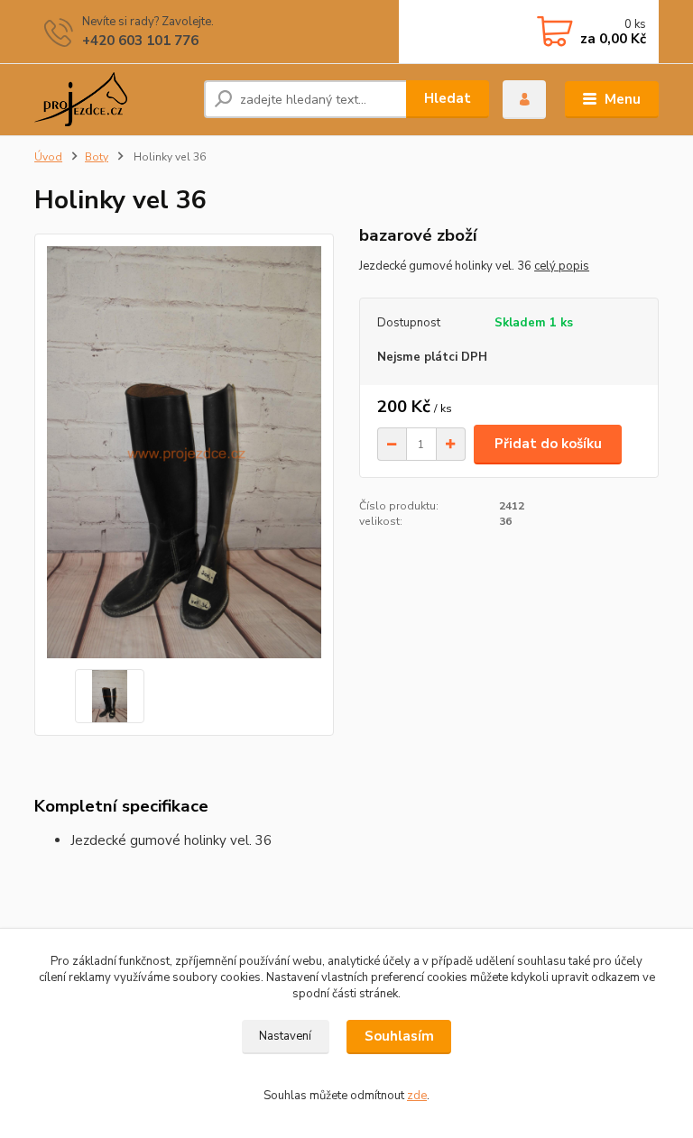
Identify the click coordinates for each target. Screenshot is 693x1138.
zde (417, 1096)
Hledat (447, 98)
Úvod (48, 157)
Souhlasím (399, 1036)
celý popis (561, 266)
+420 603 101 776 (140, 41)
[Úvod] (112, 99)
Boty (96, 157)
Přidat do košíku (548, 444)
